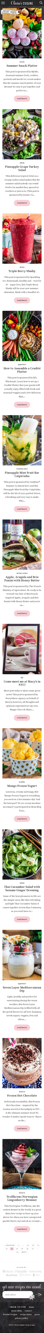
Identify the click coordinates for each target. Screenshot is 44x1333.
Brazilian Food (21, 469)
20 (33, 1245)
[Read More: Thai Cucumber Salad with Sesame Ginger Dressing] (22, 854)
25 (22, 1249)
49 (17, 1252)
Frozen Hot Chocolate (22, 1095)
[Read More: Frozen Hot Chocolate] (22, 1063)
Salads (22, 163)
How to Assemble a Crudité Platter (22, 370)
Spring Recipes (21, 573)
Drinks (22, 267)
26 (27, 1249)
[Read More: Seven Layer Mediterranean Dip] (22, 955)
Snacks (22, 62)
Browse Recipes (10, 1314)
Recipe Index (26, 1314)
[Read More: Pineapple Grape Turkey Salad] (22, 134)
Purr (33, 1325)
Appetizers (22, 365)
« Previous (10, 1245)
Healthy (22, 782)
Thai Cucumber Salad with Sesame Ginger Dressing (22, 888)
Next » (25, 1252)
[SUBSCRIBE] (38, 1294)
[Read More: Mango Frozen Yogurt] (22, 753)
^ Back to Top (17, 1307)
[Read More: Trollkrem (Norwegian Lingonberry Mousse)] (22, 1164)
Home (31, 1307)
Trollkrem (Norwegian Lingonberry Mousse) (22, 1198)
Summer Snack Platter (22, 65)
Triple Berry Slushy (22, 271)
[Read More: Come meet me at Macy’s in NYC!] (22, 649)
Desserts (22, 1092)
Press (37, 1314)
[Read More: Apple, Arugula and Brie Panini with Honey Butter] (22, 544)
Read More (20, 99)
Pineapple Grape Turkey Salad (22, 168)
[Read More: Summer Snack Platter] (22, 33)
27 (33, 1249)
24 (17, 1249)
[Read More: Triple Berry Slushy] (22, 239)
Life (22, 678)
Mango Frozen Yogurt (22, 786)
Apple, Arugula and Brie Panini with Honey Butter (22, 579)
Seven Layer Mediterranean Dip (22, 989)
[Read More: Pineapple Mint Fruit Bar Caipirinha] (22, 440)
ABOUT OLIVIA (16, 1310)
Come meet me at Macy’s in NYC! (22, 683)
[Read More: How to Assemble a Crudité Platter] (22, 336)
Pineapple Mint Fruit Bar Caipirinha (22, 474)
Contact (28, 1310)
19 (28, 1245)
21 (38, 1245)
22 (7, 1249)
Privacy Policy (21, 1318)
